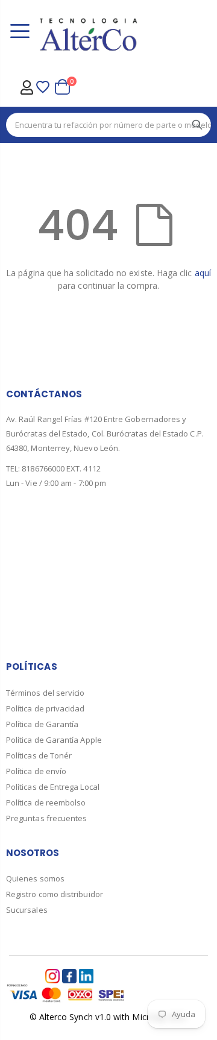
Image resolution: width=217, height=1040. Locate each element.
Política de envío (36, 771)
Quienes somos (35, 878)
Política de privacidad (45, 708)
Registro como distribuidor (54, 894)
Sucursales (27, 909)
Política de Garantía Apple (54, 739)
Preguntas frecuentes (46, 818)
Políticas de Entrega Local (52, 786)
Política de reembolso (46, 802)
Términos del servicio (45, 692)
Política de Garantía (42, 724)
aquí (203, 273)
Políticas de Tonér (39, 755)
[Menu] (20, 32)
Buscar (197, 125)
